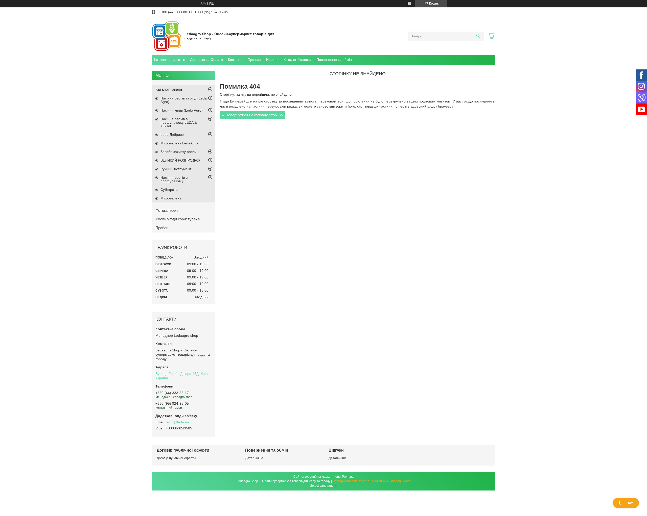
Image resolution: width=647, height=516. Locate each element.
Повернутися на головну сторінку (254, 115)
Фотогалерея (166, 210)
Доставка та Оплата (206, 60)
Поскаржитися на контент (351, 481)
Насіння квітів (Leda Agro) (181, 110)
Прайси (161, 228)
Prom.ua (348, 476)
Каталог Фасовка (297, 60)
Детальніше (254, 458)
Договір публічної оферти (176, 458)
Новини (272, 60)
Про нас (254, 60)
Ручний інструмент (175, 169)
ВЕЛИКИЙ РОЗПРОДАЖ (180, 160)
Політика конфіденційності (391, 481)
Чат (630, 503)
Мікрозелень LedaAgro (179, 143)
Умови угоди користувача (177, 219)
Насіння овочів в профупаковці (174, 179)
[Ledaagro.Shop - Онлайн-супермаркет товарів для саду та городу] (167, 36)
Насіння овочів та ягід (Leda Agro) (183, 100)
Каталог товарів (167, 60)
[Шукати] (478, 36)
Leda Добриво (172, 135)
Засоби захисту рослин (179, 152)
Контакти (235, 60)
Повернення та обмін (334, 60)
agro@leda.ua (177, 422)
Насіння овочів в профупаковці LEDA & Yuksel (178, 122)
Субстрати (169, 190)
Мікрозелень (170, 198)
